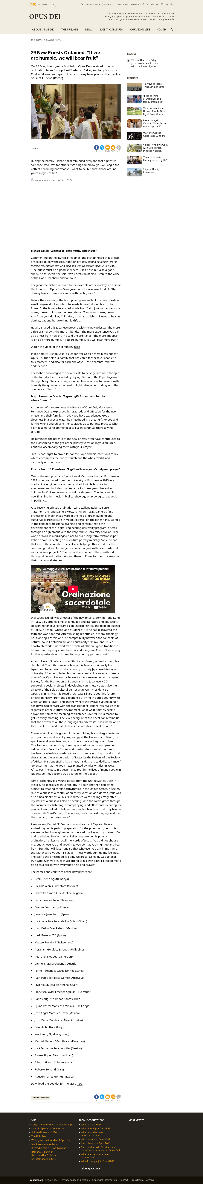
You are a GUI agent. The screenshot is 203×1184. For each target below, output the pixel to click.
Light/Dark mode (92, 4)
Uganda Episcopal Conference (47, 1128)
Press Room (123, 4)
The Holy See (38, 1136)
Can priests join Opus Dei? (95, 1143)
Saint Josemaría (111, 29)
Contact (135, 4)
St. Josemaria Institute (43, 1159)
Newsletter (109, 4)
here (77, 347)
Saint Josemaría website (44, 1144)
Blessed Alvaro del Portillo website (50, 1148)
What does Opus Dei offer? (95, 1128)
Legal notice (52, 1180)
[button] (113, 148)
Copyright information (104, 1180)
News (89, 29)
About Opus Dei (43, 29)
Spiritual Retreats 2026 (44, 1132)
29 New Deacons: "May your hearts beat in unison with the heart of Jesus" (145, 63)
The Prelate (69, 29)
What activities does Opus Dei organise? (92, 1134)
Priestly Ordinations (40, 1097)
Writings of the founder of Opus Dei (50, 1140)
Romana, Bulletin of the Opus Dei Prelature (44, 1153)
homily (49, 161)
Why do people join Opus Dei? (97, 1161)
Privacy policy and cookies (75, 1180)
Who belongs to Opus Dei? (95, 1139)
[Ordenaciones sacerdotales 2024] (76, 212)
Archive (150, 1180)
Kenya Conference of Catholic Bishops (52, 1124)
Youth (161, 29)
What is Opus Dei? (91, 1124)
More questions (90, 1168)
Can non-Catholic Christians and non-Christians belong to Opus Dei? (100, 1149)
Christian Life (140, 29)
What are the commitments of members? (96, 1156)
